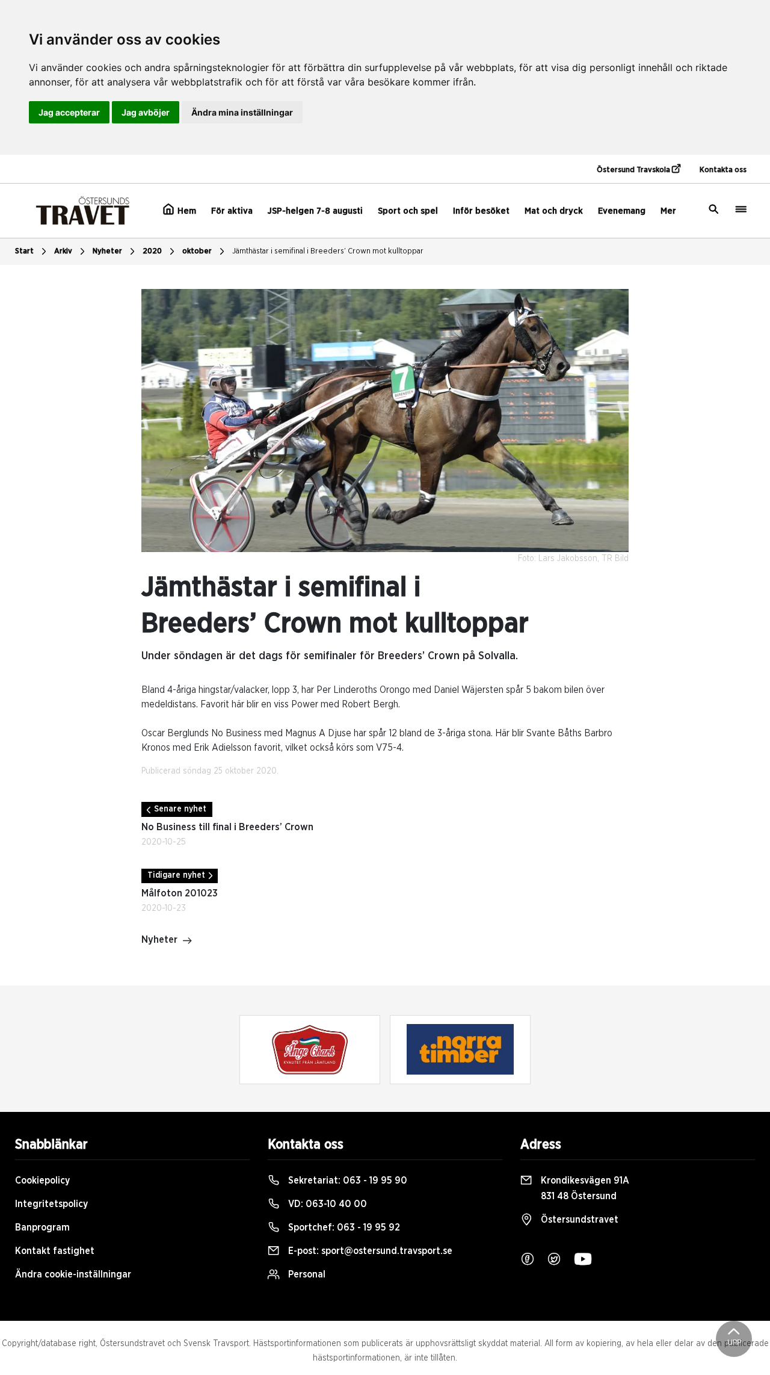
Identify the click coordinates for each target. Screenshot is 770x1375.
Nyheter (107, 251)
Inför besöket (481, 211)
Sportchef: (343, 1227)
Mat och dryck (554, 211)
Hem (185, 211)
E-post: (369, 1251)
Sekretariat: (346, 1180)
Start (24, 251)
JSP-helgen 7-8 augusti (315, 211)
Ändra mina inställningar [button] (242, 112)
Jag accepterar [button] (69, 112)
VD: (326, 1204)
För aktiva (232, 211)
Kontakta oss (723, 170)
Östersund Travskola (634, 170)
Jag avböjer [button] (146, 112)
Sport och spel (408, 211)
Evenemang (621, 211)
